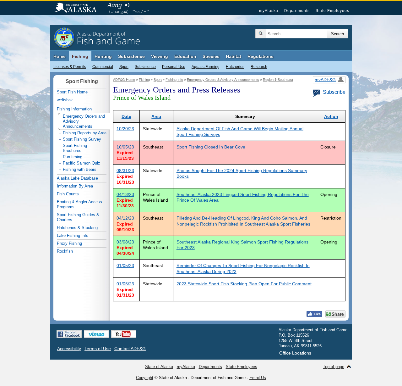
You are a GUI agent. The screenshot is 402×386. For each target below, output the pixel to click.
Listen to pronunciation (127, 5)
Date (126, 116)
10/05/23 (125, 146)
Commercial (102, 66)
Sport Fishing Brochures (75, 148)
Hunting (103, 56)
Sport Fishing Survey (82, 139)
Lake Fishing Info (72, 235)
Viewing (159, 56)
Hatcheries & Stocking (77, 227)
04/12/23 (125, 218)
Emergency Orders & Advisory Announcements (223, 79)
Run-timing (72, 156)
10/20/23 (125, 128)
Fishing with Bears (79, 169)
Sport (123, 66)
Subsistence (145, 66)
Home (59, 56)
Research (259, 66)
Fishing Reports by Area (84, 133)
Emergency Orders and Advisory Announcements (84, 121)
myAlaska (268, 10)
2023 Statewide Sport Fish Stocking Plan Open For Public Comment (244, 283)
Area (156, 116)
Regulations (260, 56)
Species (211, 56)
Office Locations (295, 352)
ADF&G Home (124, 79)
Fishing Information (74, 109)
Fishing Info (174, 79)
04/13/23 (125, 194)
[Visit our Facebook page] (69, 334)
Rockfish (65, 251)
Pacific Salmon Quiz (81, 163)
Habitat (233, 56)
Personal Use (173, 66)
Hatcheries (235, 66)
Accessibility (69, 348)
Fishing (80, 56)
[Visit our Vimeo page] (96, 334)
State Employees (332, 10)
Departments (297, 10)
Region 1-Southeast (278, 79)
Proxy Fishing (69, 243)
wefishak (65, 100)
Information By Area (75, 186)
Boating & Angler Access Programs (79, 204)
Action (331, 116)
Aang (114, 5)
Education (185, 56)
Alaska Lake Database (77, 178)
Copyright (144, 377)
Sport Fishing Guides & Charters (78, 217)
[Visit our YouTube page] (123, 334)
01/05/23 (125, 265)
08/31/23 (125, 170)
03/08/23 (125, 241)
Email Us (257, 377)
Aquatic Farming (206, 66)
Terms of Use (97, 348)
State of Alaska (78, 8)
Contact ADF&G (130, 348)
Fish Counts (68, 194)
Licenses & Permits (69, 66)
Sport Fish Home (72, 92)
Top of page (333, 366)
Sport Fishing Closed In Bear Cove (211, 146)
